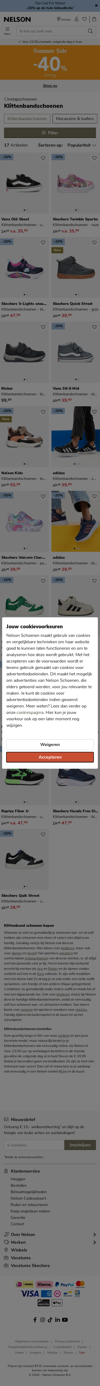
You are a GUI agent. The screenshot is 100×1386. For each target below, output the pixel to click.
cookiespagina (30, 712)
